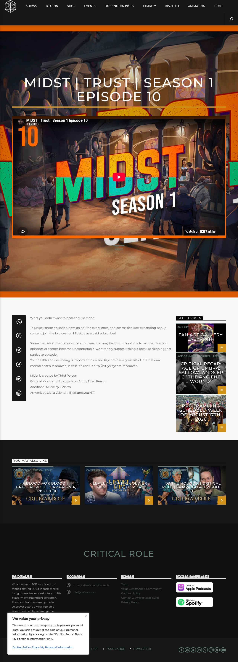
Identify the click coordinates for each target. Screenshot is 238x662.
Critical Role (42, 470)
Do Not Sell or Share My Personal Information (42, 647)
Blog (218, 6)
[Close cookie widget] (86, 616)
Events (90, 6)
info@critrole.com (85, 592)
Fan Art (183, 327)
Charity (149, 6)
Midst (119, 249)
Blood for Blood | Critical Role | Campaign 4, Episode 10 (46, 487)
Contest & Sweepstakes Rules (140, 597)
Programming (187, 398)
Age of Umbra (187, 356)
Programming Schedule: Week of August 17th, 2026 (201, 412)
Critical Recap (211, 356)
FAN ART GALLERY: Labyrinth (200, 337)
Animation (196, 6)
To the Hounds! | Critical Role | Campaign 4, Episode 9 (192, 487)
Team (124, 584)
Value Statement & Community (141, 588)
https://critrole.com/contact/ (91, 585)
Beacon (52, 6)
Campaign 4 (21, 470)
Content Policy (130, 593)
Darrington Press (119, 6)
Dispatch (172, 6)
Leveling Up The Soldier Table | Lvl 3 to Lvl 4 (120, 485)
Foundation (116, 648)
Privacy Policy (130, 602)
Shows (31, 6)
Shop (71, 6)
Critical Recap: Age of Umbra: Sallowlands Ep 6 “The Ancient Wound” (201, 372)
